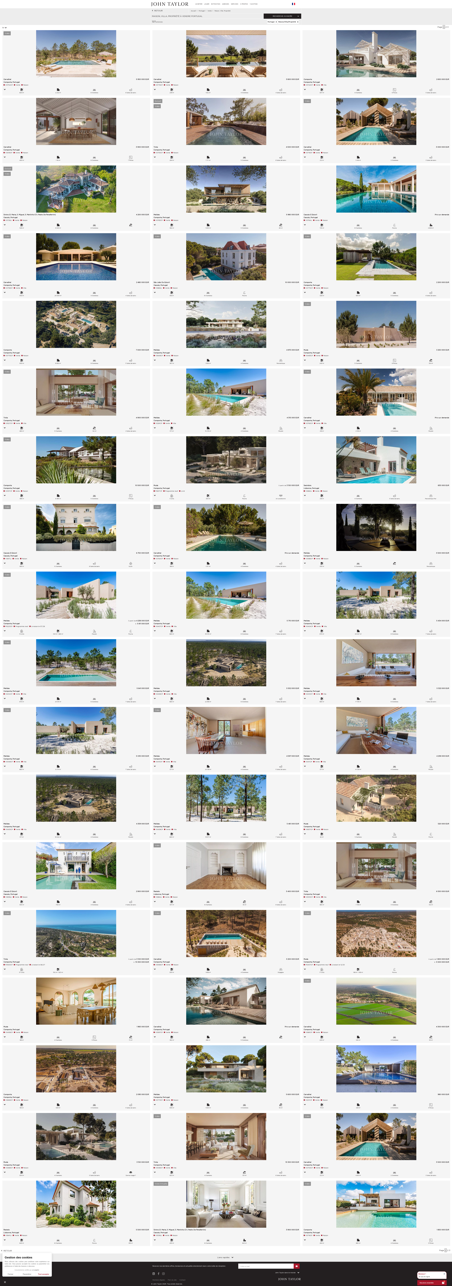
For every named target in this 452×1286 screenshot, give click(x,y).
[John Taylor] (169, 4)
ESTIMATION (215, 4)
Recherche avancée (282, 16)
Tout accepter (43, 1274)
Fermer (10, 1274)
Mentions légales (158, 1280)
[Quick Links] (232, 1257)
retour (158, 11)
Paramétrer (27, 1274)
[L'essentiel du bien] (4, 89)
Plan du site (172, 1280)
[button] (5, 1282)
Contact (182, 1280)
